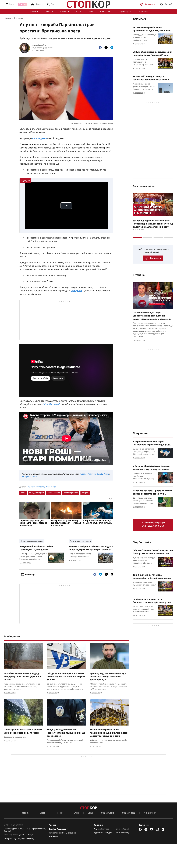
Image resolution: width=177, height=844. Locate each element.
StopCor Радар (124, 11)
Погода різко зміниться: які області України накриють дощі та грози (23, 731)
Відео (47, 11)
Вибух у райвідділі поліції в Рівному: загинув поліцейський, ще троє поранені (66, 733)
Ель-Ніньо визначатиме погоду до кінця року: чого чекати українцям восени (22, 676)
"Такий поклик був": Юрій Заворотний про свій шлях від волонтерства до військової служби (152, 316)
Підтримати (149, 4)
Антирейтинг (142, 11)
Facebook (91, 474)
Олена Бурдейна (39, 45)
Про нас (52, 825)
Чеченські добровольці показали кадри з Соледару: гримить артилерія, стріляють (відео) (91, 549)
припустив (76, 290)
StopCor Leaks (105, 11)
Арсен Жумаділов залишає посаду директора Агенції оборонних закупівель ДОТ (108, 676)
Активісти (53, 837)
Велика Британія (71, 492)
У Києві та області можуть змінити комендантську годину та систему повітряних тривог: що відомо (151, 469)
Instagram (26, 476)
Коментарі (30, 574)
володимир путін (36, 492)
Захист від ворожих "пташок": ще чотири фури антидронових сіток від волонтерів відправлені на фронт (153, 224)
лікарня (85, 492)
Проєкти (32, 11)
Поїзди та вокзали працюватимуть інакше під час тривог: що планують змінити (66, 676)
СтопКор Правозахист (58, 829)
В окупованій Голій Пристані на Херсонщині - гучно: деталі (36, 548)
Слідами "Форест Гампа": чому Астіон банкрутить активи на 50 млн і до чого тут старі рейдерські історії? (153, 553)
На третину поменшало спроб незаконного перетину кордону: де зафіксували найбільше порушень (151, 445)
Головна (8, 18)
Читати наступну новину (80, 541)
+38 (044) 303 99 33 (153, 526)
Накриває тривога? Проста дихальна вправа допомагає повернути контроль (152, 494)
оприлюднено (39, 138)
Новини (63, 11)
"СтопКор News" (51, 404)
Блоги (78, 11)
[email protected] (27, 838)
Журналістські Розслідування (62, 833)
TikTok (34, 476)
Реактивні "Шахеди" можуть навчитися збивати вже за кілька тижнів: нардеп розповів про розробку (151, 81)
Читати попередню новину (32, 541)
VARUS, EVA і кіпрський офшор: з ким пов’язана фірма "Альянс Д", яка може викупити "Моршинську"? (152, 55)
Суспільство (18, 18)
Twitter (106, 474)
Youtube (99, 474)
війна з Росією (54, 492)
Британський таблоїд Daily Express (42, 487)
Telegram (83, 474)
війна (23, 492)
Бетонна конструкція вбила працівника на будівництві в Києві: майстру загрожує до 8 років (109, 733)
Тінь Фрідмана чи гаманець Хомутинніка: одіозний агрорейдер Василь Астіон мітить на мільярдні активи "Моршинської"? (152, 579)
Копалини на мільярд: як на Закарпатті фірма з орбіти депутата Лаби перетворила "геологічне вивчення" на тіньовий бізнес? (152, 603)
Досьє (90, 11)
